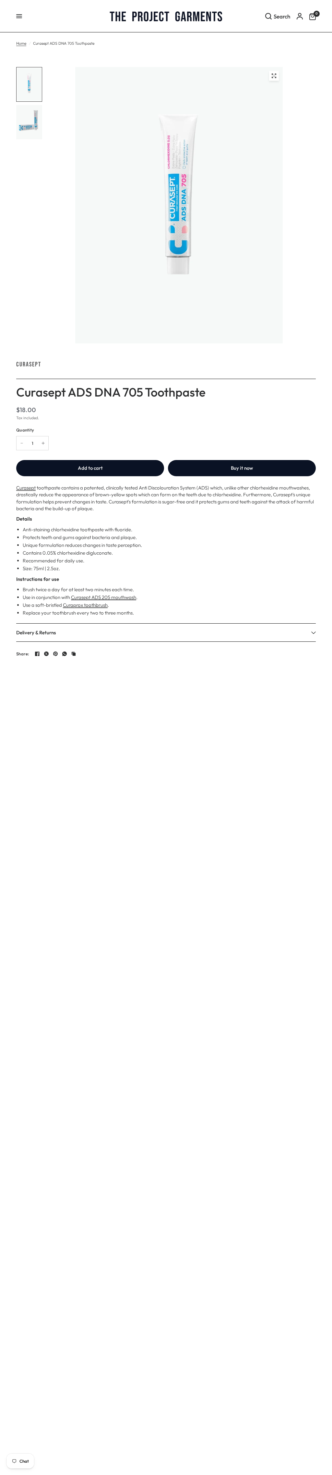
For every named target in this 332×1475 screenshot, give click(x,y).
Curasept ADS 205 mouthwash (103, 597)
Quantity (25, 429)
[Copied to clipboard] (73, 654)
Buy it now (242, 468)
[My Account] (299, 16)
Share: (23, 654)
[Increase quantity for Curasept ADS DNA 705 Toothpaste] (43, 443)
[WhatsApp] (64, 654)
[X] (46, 654)
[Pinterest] (55, 654)
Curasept (28, 364)
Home (21, 43)
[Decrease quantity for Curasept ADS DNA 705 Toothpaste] (22, 443)
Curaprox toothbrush (85, 605)
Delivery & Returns (36, 632)
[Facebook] (37, 654)
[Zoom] (274, 76)
